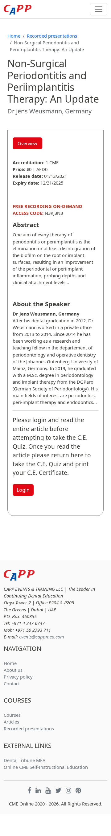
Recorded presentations (52, 36)
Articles (11, 722)
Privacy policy (18, 677)
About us (13, 670)
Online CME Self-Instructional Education (46, 767)
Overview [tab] (27, 143)
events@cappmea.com (41, 637)
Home (13, 36)
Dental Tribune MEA (24, 760)
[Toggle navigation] (98, 9)
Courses (12, 715)
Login (23, 490)
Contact (12, 683)
